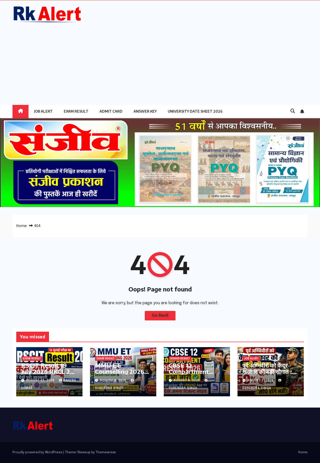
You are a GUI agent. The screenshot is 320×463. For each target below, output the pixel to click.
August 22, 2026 (41, 380)
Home (21, 226)
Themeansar (106, 452)
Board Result (180, 358)
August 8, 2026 (113, 380)
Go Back (160, 315)
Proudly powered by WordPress (37, 452)
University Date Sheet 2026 (195, 111)
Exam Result (76, 111)
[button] (292, 111)
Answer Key (145, 111)
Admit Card (111, 111)
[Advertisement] (160, 61)
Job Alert (43, 111)
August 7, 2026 (261, 380)
